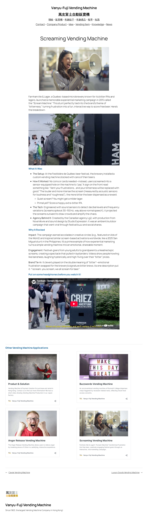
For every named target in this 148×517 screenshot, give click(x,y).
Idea (71, 24)
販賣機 (59, 19)
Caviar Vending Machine (19, 472)
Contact (40, 24)
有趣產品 (81, 19)
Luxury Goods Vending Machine (125, 472)
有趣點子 (69, 19)
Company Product (57, 24)
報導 (90, 19)
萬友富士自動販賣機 (73, 14)
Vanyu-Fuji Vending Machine (74, 7)
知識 (97, 19)
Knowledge (98, 24)
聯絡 (51, 19)
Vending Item (83, 24)
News (109, 24)
